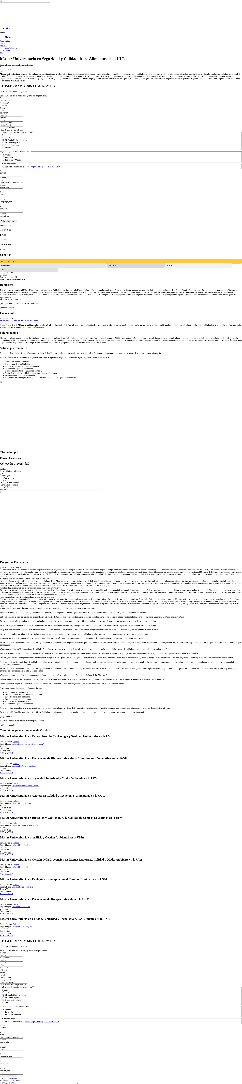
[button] (121, 33)
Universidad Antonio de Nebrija (24, 766)
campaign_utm (6, 202)
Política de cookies (86, 1083)
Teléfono (4, 113)
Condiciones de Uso (50, 1083)
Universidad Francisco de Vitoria (25, 825)
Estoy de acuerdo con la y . (32, 167)
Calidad (16, 742)
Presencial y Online (13, 160)
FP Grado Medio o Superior (16, 140)
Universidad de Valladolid (22, 867)
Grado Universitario (13, 145)
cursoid (3, 173)
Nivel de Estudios (7, 127)
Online (8, 155)
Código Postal (6, 123)
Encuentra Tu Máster (24, 1083)
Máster (7, 148)
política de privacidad (33, 167)
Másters (8, 28)
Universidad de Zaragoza (22, 926)
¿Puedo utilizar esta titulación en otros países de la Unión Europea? (26, 579)
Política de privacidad (68, 1083)
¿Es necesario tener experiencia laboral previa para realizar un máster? (27, 597)
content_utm (5, 216)
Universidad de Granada (21, 803)
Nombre (4, 98)
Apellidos (4, 103)
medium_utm (5, 194)
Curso (7, 138)
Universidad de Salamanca (22, 887)
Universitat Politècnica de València (25, 786)
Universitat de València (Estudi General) (28, 744)
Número (4, 108)
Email (3, 118)
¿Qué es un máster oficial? (10, 567)
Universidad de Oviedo (21, 907)
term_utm (4, 209)
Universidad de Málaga (21, 845)
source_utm (4, 187)
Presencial (9, 157)
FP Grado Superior (12, 143)
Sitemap (37, 1083)
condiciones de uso (51, 167)
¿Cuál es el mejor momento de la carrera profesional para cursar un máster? (29, 588)
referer (2, 180)
